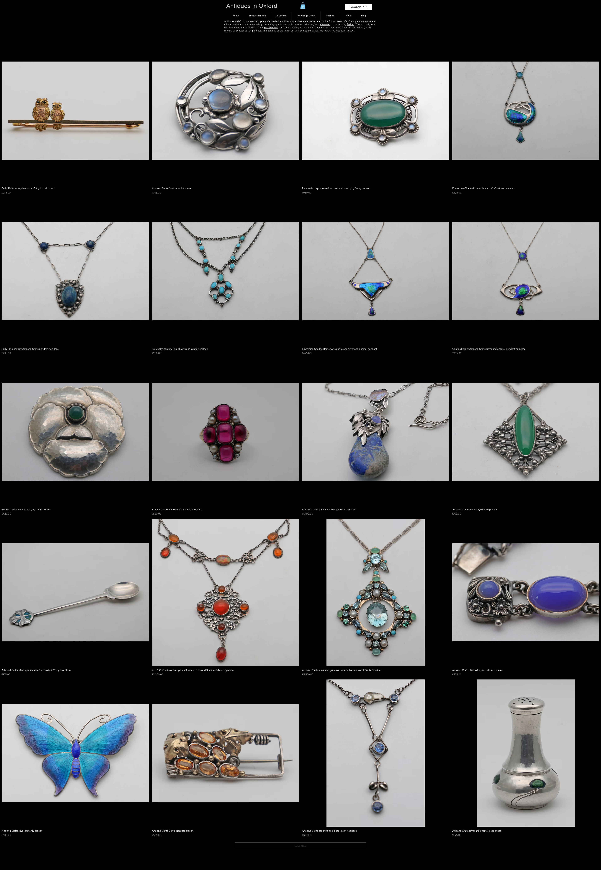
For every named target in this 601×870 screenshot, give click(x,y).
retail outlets (271, 27)
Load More (300, 845)
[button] (303, 5)
